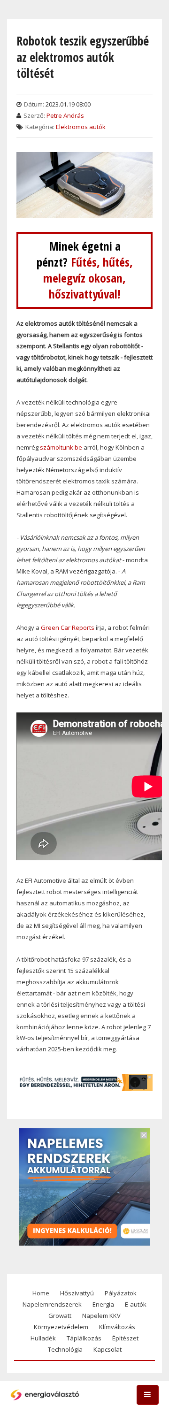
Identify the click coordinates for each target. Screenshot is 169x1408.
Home (40, 1293)
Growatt (59, 1315)
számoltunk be (61, 447)
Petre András (65, 115)
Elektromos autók (81, 126)
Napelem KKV (101, 1315)
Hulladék (43, 1338)
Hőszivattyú (77, 1293)
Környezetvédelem (61, 1327)
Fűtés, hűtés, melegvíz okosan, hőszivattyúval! (88, 278)
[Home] (45, 1395)
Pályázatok (121, 1293)
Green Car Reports (66, 627)
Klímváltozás (117, 1327)
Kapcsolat (107, 1349)
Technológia (65, 1349)
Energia (103, 1304)
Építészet (125, 1338)
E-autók (135, 1304)
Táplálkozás (84, 1338)
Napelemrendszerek (52, 1304)
